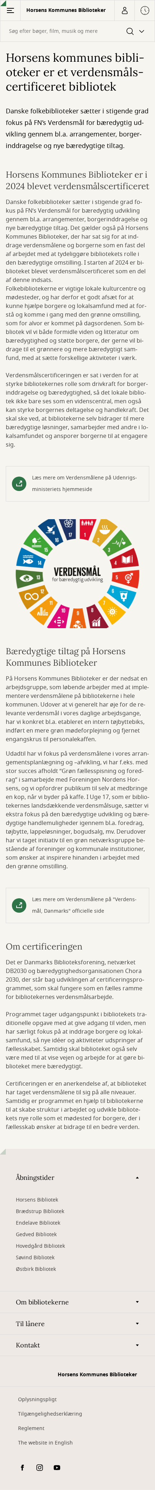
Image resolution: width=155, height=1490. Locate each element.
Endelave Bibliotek (38, 1223)
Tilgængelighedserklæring (50, 1414)
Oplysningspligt (37, 1399)
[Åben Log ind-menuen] (124, 10)
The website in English (45, 1443)
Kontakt (28, 1345)
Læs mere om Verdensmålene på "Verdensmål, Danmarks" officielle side (84, 905)
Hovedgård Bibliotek (40, 1246)
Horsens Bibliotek (37, 1200)
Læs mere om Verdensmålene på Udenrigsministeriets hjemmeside (84, 483)
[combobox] (77, 31)
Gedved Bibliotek (36, 1234)
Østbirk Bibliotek (36, 1269)
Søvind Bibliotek (35, 1257)
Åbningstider (35, 1177)
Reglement (31, 1428)
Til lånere (30, 1324)
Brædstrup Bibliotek (40, 1211)
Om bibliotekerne (42, 1302)
